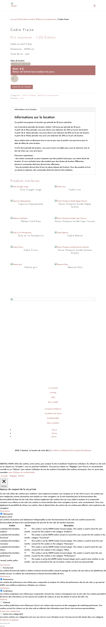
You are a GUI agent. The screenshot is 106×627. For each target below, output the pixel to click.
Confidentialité (53, 418)
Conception (76, 450)
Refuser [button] (21, 476)
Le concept (53, 388)
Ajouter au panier (21, 87)
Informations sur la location (26, 109)
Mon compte (53, 402)
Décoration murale (26, 19)
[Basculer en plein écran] (4, 623)
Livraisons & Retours (53, 408)
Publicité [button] (3, 599)
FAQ (53, 397)
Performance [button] (5, 576)
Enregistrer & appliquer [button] (9, 619)
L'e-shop (53, 392)
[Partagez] (6, 623)
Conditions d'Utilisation (60, 450)
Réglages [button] (13, 476)
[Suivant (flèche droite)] (4, 626)
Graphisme (86, 450)
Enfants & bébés (29, 95)
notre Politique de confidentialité (21, 472)
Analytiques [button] (4, 588)
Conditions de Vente (53, 413)
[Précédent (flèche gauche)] (1, 626)
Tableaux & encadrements (46, 19)
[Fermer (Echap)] (9, 623)
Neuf (22, 98)
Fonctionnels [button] (5, 565)
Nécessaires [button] (5, 511)
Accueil (14, 19)
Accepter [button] (4, 476)
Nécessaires (8, 514)
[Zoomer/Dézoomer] (1, 623)
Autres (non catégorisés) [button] (10, 611)
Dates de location (18, 60)
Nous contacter (53, 423)
